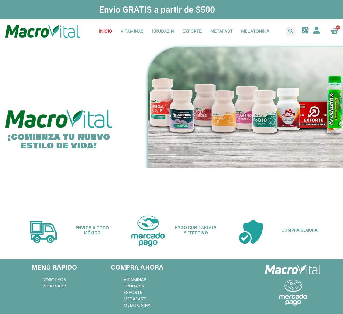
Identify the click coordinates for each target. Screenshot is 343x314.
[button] (290, 31)
